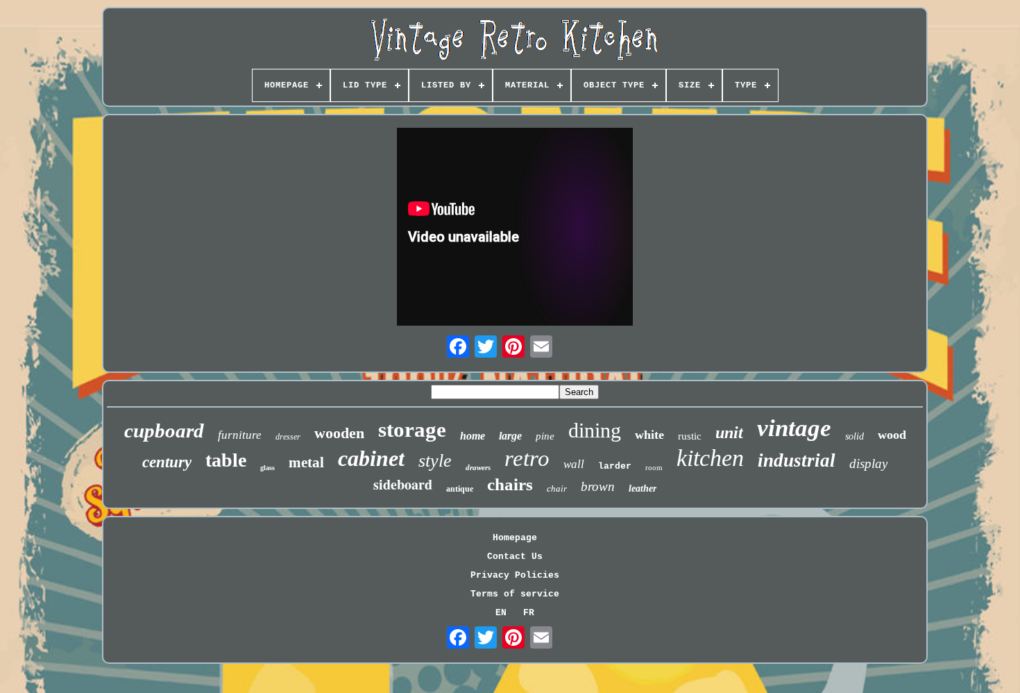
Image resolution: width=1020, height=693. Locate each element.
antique (459, 489)
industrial (796, 460)
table (225, 460)
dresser (287, 437)
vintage (794, 428)
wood (892, 435)
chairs (510, 484)
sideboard (402, 484)
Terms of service (514, 594)
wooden (339, 433)
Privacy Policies (514, 575)
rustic (690, 436)
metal (306, 462)
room (654, 467)
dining (594, 430)
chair (557, 488)
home (472, 436)
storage (412, 429)
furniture (240, 435)
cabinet (371, 458)
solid (854, 436)
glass (267, 467)
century (167, 462)
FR (528, 613)
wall (573, 464)
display (868, 463)
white (649, 435)
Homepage (515, 538)
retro (527, 458)
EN (501, 613)
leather (642, 488)
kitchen (710, 458)
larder (614, 466)
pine (545, 436)
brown (598, 486)
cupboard (164, 430)
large (510, 436)
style (435, 461)
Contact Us (515, 556)
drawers (478, 467)
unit (729, 433)
